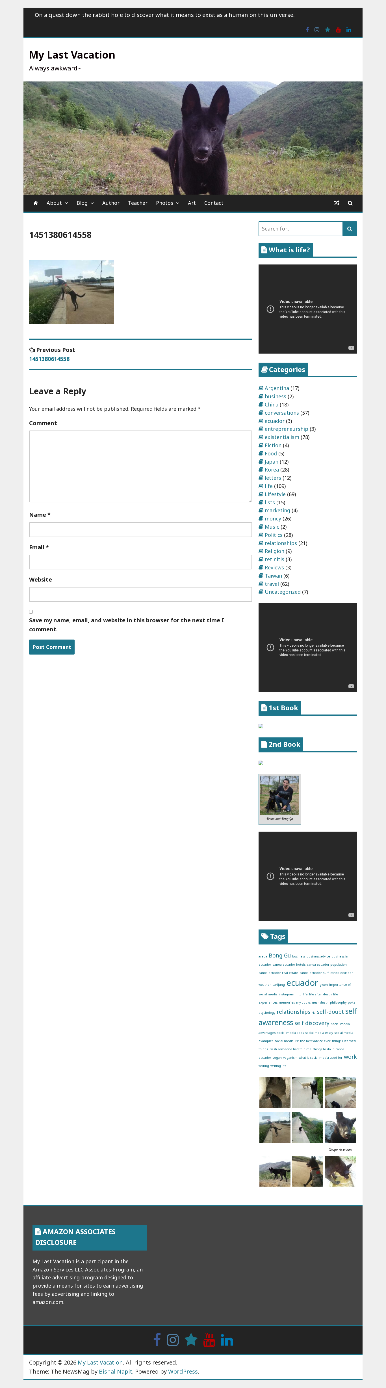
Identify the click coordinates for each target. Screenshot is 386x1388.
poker (352, 1002)
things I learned (344, 1041)
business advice (318, 956)
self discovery (311, 1023)
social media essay (319, 1033)
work (350, 1056)
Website (40, 579)
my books (303, 1002)
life (269, 486)
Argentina (277, 388)
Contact (214, 202)
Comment (43, 423)
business (275, 396)
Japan (271, 461)
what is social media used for (320, 1058)
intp (299, 994)
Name (40, 514)
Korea (272, 469)
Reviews (274, 567)
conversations (282, 412)
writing (264, 1066)
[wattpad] (327, 29)
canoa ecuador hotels (289, 965)
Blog (82, 202)
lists (270, 502)
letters (273, 477)
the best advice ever (315, 1041)
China (271, 404)
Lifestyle (275, 494)
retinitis (274, 559)
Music (272, 526)
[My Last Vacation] (35, 203)
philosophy (338, 1002)
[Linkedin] (349, 29)
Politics (274, 534)
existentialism (282, 437)
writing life (278, 1066)
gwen (324, 985)
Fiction (273, 445)
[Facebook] (307, 29)
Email (39, 547)
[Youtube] (338, 29)
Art (192, 202)
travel (272, 583)
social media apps (290, 1033)
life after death (320, 994)
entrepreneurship (286, 428)
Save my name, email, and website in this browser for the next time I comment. (126, 624)
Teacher (138, 202)
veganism (290, 1058)
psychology (267, 1013)
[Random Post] (337, 203)
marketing (277, 510)
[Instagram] (317, 29)
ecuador (275, 421)
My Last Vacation (72, 55)
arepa (263, 956)
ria (314, 1013)
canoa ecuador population (327, 965)
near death (320, 1002)
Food (271, 453)
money (273, 518)
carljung (278, 985)
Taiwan (273, 575)
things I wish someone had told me (285, 1049)
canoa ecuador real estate (278, 973)
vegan (277, 1058)
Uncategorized (283, 591)
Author (111, 202)
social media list (287, 1041)
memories (287, 1002)
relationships (281, 543)
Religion (274, 551)
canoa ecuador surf (314, 973)
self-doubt (330, 1011)
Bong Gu (280, 955)
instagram (286, 994)
